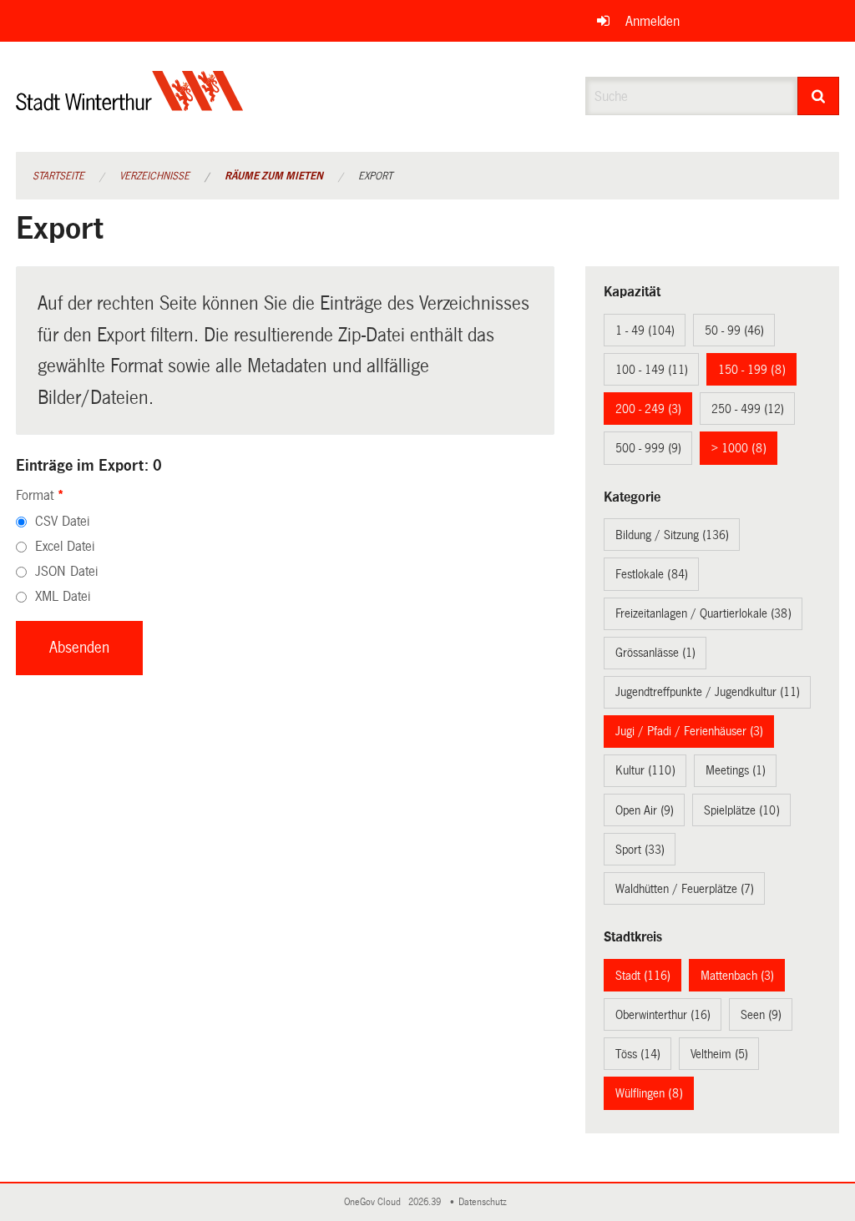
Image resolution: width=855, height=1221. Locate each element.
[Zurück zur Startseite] (130, 104)
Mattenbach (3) (737, 975)
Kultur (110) (645, 770)
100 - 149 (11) (651, 369)
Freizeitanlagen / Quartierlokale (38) (703, 613)
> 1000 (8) (738, 448)
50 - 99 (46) (734, 330)
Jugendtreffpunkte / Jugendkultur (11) (707, 692)
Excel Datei (64, 546)
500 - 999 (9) (648, 448)
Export (375, 176)
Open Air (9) (644, 810)
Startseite (58, 176)
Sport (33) (640, 849)
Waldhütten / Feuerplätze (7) (684, 889)
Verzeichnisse (154, 176)
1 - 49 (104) (645, 330)
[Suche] (818, 96)
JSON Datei (66, 571)
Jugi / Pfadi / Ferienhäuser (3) (689, 731)
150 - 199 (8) (752, 369)
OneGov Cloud (375, 1202)
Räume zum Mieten (274, 176)
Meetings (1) (736, 770)
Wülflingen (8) (649, 1093)
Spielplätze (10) (742, 810)
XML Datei (62, 596)
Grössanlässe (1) (655, 652)
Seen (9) (761, 1015)
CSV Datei (62, 521)
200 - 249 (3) (648, 409)
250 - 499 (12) (747, 409)
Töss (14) (637, 1054)
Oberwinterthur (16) (663, 1015)
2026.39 (426, 1202)
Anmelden (652, 21)
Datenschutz (485, 1202)
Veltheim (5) (719, 1054)
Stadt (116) (642, 975)
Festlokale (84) (651, 574)
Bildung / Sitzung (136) (672, 535)
